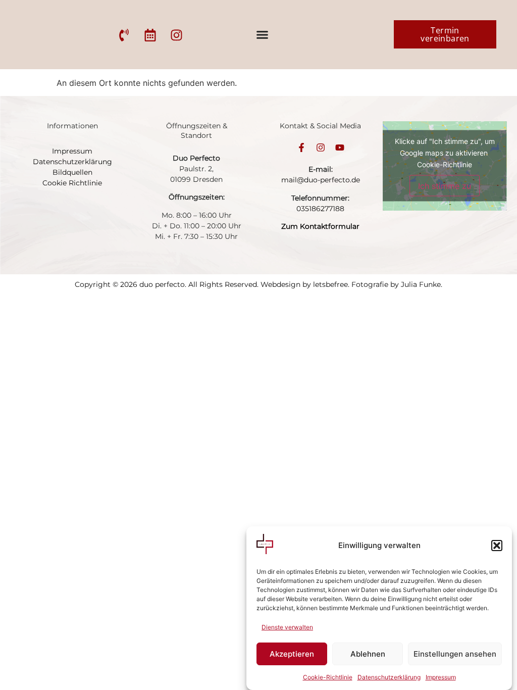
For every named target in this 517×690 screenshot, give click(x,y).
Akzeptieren (292, 654)
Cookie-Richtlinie (327, 677)
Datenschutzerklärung (389, 677)
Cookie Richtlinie (72, 182)
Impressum (441, 677)
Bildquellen (72, 172)
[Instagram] (320, 147)
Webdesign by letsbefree (304, 284)
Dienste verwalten (287, 627)
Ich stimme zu (444, 186)
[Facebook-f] (301, 147)
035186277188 (320, 208)
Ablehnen (367, 654)
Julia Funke (421, 284)
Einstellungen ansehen (454, 654)
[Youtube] (339, 147)
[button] (497, 545)
